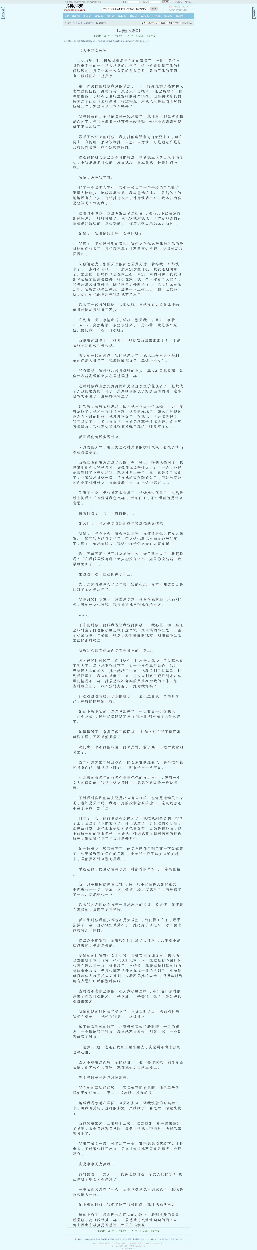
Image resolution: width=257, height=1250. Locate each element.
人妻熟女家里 (89, 23)
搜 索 (154, 8)
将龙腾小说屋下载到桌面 (76, 2)
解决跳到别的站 (181, 10)
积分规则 (172, 10)
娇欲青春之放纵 (143, 1239)
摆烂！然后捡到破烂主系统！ (165, 1239)
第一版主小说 (79, 8)
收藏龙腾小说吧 (95, 2)
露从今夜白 (93, 41)
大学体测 (134, 1239)
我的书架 (76, 16)
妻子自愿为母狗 (137, 41)
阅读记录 (180, 16)
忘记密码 (178, 2)
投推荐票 (97, 36)
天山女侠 (146, 41)
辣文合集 (79, 23)
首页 (67, 16)
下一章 (130, 36)
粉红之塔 (179, 1239)
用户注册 (188, 2)
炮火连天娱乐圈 (125, 1239)
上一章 (107, 36)
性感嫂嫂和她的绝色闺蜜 (92, 1239)
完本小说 (168, 16)
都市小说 (111, 16)
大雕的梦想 (85, 41)
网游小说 (134, 16)
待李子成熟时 (114, 41)
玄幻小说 (88, 16)
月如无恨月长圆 (103, 41)
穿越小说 (122, 16)
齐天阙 (121, 41)
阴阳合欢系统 (114, 1239)
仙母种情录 (76, 41)
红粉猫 (152, 1239)
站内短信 (185, 7)
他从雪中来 (105, 1239)
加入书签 (140, 36)
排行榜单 (157, 16)
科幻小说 (145, 16)
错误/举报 (151, 36)
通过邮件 (177, 7)
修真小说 (99, 16)
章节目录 (118, 36)
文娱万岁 (127, 41)
